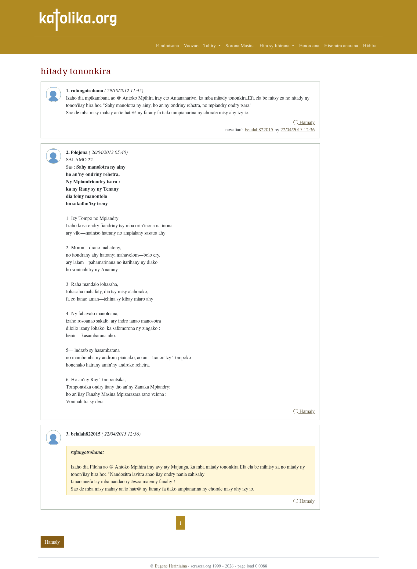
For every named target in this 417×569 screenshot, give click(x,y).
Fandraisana (167, 45)
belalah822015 (259, 129)
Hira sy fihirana (275, 45)
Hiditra (369, 45)
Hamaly (306, 122)
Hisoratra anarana (341, 45)
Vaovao (191, 45)
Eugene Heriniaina (171, 566)
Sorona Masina (240, 45)
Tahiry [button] (210, 45)
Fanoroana (309, 45)
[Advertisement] (349, 153)
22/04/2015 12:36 (298, 129)
